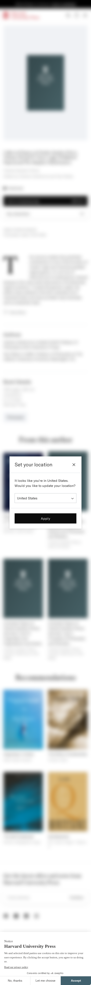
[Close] (73, 464)
